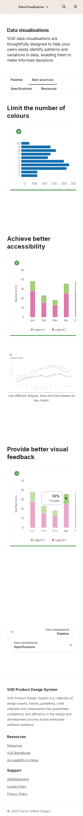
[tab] (16, 80)
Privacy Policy (17, 794)
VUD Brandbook (19, 753)
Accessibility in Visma (22, 760)
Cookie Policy (17, 786)
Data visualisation (31, 7)
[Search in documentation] (64, 7)
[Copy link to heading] (5, 107)
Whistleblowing (18, 779)
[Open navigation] (75, 7)
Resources (14, 745)
